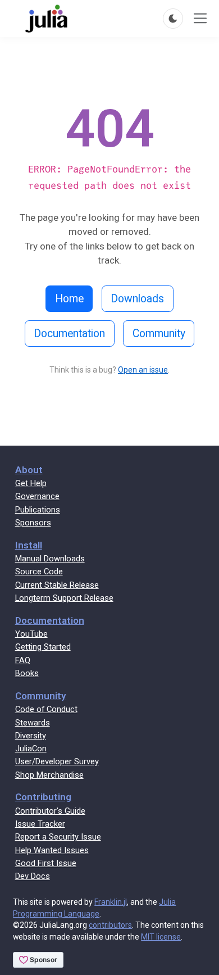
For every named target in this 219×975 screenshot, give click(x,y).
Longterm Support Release (64, 598)
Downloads (137, 298)
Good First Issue (45, 863)
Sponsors (33, 523)
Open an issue (143, 369)
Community (159, 333)
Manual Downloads (50, 559)
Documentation (69, 333)
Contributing (43, 796)
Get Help (31, 483)
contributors (110, 924)
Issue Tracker (40, 824)
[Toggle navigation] (200, 18)
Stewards (32, 723)
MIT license (161, 936)
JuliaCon (31, 748)
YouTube (31, 634)
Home (69, 298)
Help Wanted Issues (52, 850)
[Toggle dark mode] (173, 18)
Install (28, 545)
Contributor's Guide (50, 811)
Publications (37, 510)
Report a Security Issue (58, 837)
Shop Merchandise (49, 775)
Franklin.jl (110, 901)
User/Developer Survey (57, 761)
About (29, 469)
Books (27, 673)
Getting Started (43, 647)
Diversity (30, 736)
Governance (37, 496)
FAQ (22, 660)
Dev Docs (32, 876)
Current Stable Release (57, 585)
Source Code (39, 571)
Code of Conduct (46, 709)
